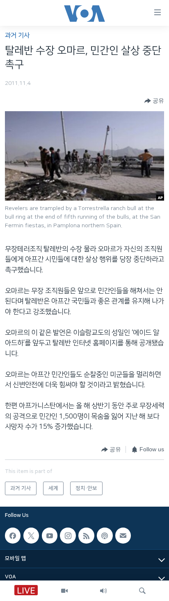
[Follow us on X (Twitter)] (31, 535)
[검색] (142, 590)
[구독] (123, 535)
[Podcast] (104, 535)
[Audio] (103, 590)
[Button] (154, 101)
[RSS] (86, 535)
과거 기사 (17, 35)
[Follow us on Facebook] (13, 535)
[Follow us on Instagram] (67, 535)
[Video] (64, 590)
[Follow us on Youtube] (49, 535)
